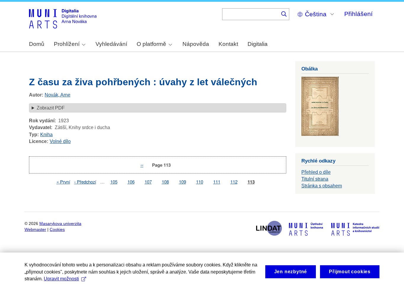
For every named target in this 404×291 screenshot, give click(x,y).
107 (148, 182)
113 (251, 182)
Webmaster (35, 229)
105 (113, 182)
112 (233, 182)
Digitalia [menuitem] (258, 44)
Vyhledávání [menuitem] (111, 44)
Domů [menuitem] (36, 44)
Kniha (46, 134)
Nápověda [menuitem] (195, 44)
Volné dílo (60, 141)
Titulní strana (314, 178)
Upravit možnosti (61, 278)
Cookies (57, 229)
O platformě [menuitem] (151, 44)
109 (182, 182)
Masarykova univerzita (60, 223)
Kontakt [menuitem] (228, 44)
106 (131, 182)
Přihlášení (358, 13)
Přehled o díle (316, 172)
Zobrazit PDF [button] (51, 107)
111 (216, 182)
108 (165, 182)
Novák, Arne (57, 94)
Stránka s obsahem (321, 185)
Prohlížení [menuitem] (67, 44)
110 (199, 182)
